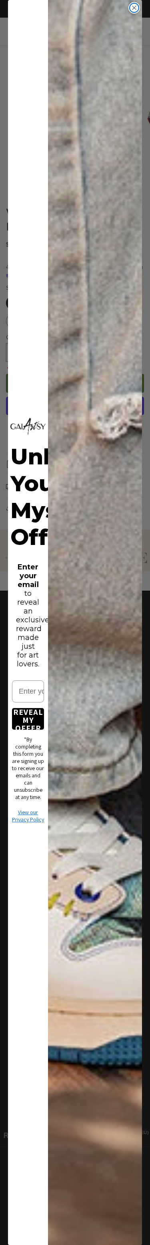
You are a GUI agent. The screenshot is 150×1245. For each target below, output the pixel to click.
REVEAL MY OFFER (28, 719)
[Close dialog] (134, 7)
